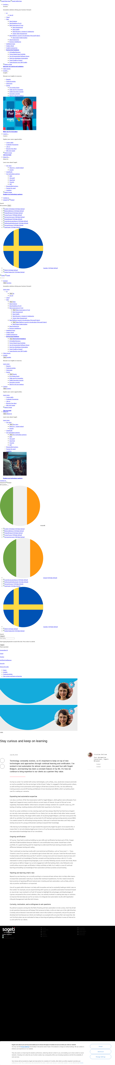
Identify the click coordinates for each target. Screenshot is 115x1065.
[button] (8, 134)
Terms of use (82, 934)
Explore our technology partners (12, 194)
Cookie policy (82, 929)
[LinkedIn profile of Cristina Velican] (95, 767)
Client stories (45, 929)
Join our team (7, 155)
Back (5, 283)
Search (2, 645)
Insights (9, 357)
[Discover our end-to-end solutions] (59, 64)
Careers (9, 388)
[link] (11, 1)
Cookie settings (82, 931)
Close (9, 205)
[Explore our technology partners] (59, 192)
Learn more (6, 289)
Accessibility (82, 928)
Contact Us (44, 936)
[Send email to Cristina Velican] (95, 764)
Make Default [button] (21, 209)
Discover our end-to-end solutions (13, 66)
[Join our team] (59, 153)
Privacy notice (82, 933)
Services (9, 283)
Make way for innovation (10, 131)
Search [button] (2, 203)
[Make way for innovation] (59, 114)
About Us (9, 413)
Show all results (4, 666)
